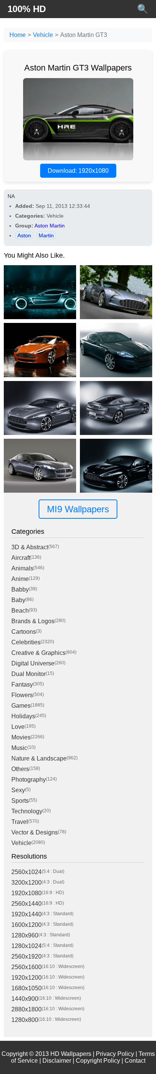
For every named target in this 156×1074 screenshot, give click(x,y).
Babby (20, 589)
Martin (46, 235)
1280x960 (24, 935)
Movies (21, 737)
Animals (22, 568)
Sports (20, 800)
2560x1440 (26, 903)
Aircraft (20, 558)
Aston (24, 235)
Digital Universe (33, 663)
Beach (20, 610)
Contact (135, 1060)
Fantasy (22, 684)
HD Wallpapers (70, 1054)
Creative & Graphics (38, 653)
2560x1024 (26, 872)
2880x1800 (26, 1009)
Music (19, 748)
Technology (26, 811)
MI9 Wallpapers (78, 509)
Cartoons (23, 631)
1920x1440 (26, 914)
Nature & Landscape (39, 758)
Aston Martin (49, 226)
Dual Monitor (28, 674)
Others (20, 769)
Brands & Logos (33, 621)
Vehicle (43, 35)
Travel (19, 822)
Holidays (23, 716)
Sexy (18, 790)
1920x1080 (26, 893)
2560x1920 (26, 956)
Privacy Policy (115, 1054)
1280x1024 (26, 946)
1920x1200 (26, 977)
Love (18, 727)
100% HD (27, 9)
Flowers (22, 695)
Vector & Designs (34, 832)
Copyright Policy (98, 1060)
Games (21, 705)
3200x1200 (26, 882)
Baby (18, 600)
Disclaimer (56, 1060)
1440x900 (24, 999)
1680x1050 (26, 988)
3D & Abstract (29, 547)
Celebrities (26, 642)
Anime (20, 579)
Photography (28, 779)
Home (17, 35)
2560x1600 (26, 967)
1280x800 (24, 1020)
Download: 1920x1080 (78, 170)
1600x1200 (26, 925)
